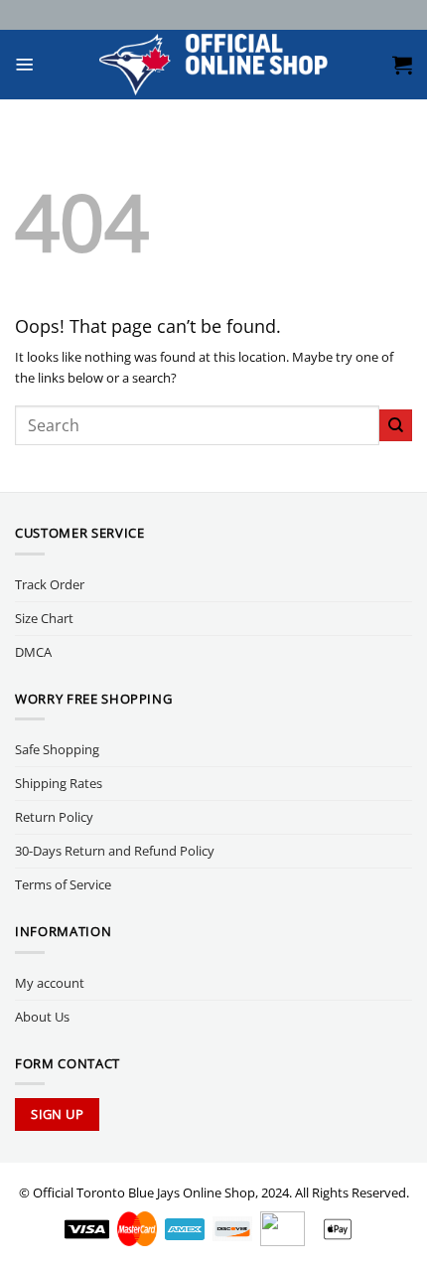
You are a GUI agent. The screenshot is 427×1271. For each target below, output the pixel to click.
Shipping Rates (58, 783)
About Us (42, 1017)
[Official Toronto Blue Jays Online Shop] (214, 64)
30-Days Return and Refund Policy (114, 851)
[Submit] (395, 425)
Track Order (49, 584)
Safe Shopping (57, 749)
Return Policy (54, 817)
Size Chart (44, 618)
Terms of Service (63, 884)
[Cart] (402, 64)
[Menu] (25, 64)
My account (49, 983)
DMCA (33, 652)
